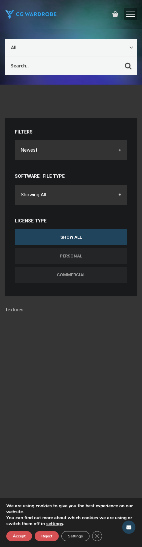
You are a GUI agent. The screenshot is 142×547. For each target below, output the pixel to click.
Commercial (71, 274)
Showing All (33, 195)
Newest (29, 150)
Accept (19, 536)
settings (54, 524)
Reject (46, 536)
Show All (71, 237)
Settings (75, 536)
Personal (71, 256)
